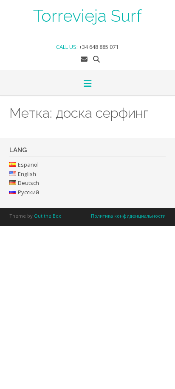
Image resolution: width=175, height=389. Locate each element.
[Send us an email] (84, 59)
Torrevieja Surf (87, 15)
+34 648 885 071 (99, 47)
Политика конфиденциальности (128, 216)
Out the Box (47, 216)
